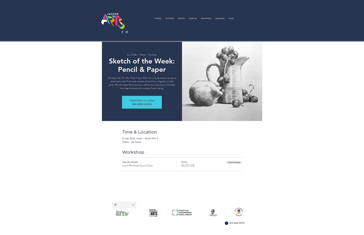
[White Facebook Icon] (122, 32)
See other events (142, 104)
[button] (170, 18)
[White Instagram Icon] (126, 32)
